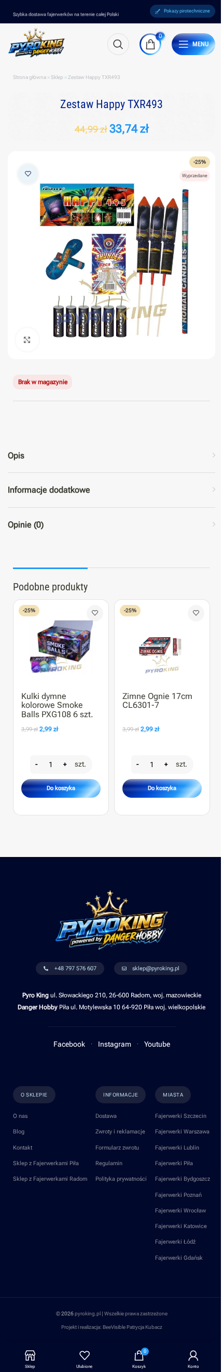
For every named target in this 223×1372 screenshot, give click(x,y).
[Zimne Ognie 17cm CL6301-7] (162, 643)
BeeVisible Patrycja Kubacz (132, 1327)
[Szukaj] (118, 44)
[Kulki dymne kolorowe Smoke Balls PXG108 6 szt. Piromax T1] (60, 643)
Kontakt (22, 1147)
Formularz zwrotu (117, 1147)
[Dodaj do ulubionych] (28, 174)
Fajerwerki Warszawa (182, 1131)
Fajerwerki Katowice (181, 1226)
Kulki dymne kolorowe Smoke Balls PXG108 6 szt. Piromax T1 (57, 710)
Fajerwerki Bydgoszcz (182, 1179)
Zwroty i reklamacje (120, 1131)
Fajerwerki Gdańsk (179, 1258)
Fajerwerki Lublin (177, 1147)
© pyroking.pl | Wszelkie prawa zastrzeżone (112, 1313)
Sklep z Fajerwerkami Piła (46, 1163)
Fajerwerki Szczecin (180, 1116)
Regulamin (108, 1163)
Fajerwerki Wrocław (180, 1210)
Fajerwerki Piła (174, 1163)
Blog (18, 1131)
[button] (61, 788)
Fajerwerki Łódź (175, 1241)
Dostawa (106, 1116)
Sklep (57, 77)
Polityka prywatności (121, 1179)
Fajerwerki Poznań (178, 1195)
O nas (20, 1116)
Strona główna (29, 77)
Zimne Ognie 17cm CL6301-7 (157, 700)
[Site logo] (36, 42)
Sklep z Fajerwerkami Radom (50, 1179)
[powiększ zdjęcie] (27, 339)
